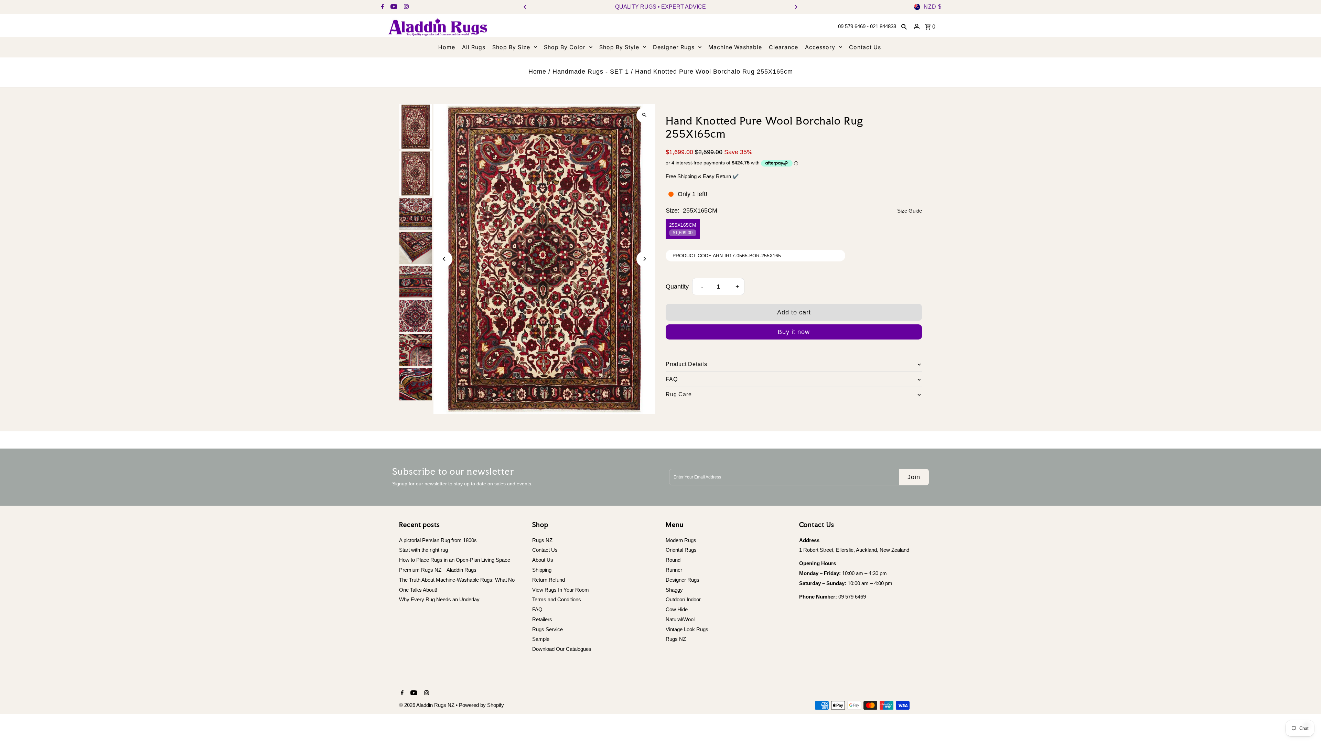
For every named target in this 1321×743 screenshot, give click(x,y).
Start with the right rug (423, 550)
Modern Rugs (681, 540)
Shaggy (674, 590)
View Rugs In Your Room (560, 590)
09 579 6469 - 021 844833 (867, 26)
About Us (542, 560)
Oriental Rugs (681, 550)
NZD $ (933, 7)
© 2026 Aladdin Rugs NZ (427, 705)
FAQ (537, 609)
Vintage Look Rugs (687, 629)
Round (673, 560)
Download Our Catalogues (561, 649)
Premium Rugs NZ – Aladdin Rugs (437, 570)
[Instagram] (405, 7)
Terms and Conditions (556, 599)
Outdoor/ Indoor (683, 599)
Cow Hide (677, 609)
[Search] (904, 26)
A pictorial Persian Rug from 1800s (438, 540)
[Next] (796, 7)
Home (537, 71)
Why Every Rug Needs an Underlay (439, 599)
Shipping (541, 570)
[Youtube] (393, 7)
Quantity (677, 286)
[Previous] (525, 7)
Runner (674, 570)
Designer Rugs (682, 580)
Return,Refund (548, 580)
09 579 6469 (852, 597)
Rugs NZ (542, 540)
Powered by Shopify (481, 705)
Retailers (542, 619)
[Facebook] (381, 7)
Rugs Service (547, 629)
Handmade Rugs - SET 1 (590, 71)
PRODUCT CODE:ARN (698, 255)
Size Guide (909, 211)
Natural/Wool (680, 619)
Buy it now (794, 332)
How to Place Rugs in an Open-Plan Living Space (454, 560)
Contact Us (545, 550)
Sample (540, 639)
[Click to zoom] (644, 115)
